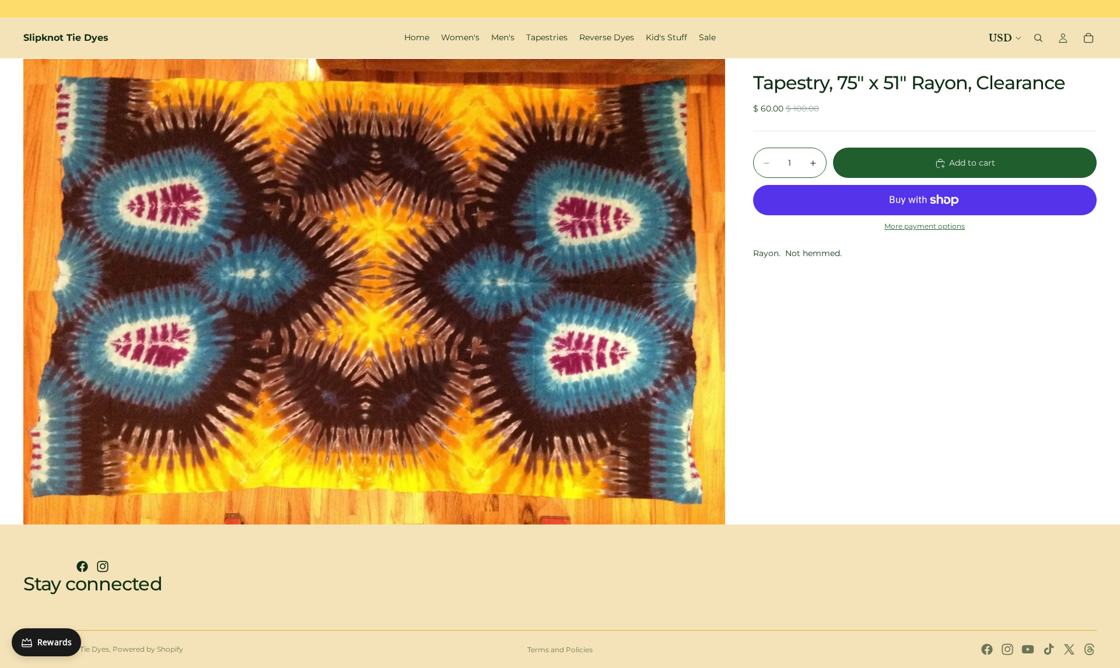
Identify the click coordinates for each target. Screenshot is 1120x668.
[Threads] (1090, 649)
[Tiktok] (1049, 649)
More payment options (924, 227)
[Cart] (1088, 38)
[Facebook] (82, 566)
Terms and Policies (560, 649)
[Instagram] (103, 566)
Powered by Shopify (148, 649)
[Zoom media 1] (374, 291)
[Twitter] (1069, 649)
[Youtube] (1028, 649)
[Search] (1038, 38)
